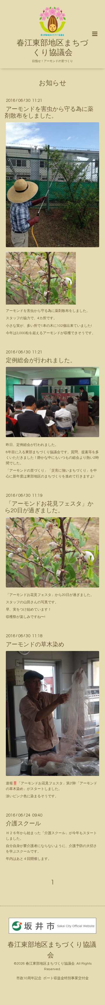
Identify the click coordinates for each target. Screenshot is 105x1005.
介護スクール (23, 824)
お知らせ (52, 83)
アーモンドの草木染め (35, 644)
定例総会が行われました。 (41, 360)
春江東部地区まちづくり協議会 (52, 47)
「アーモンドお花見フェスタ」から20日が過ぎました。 (49, 507)
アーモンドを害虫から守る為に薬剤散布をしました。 (49, 112)
